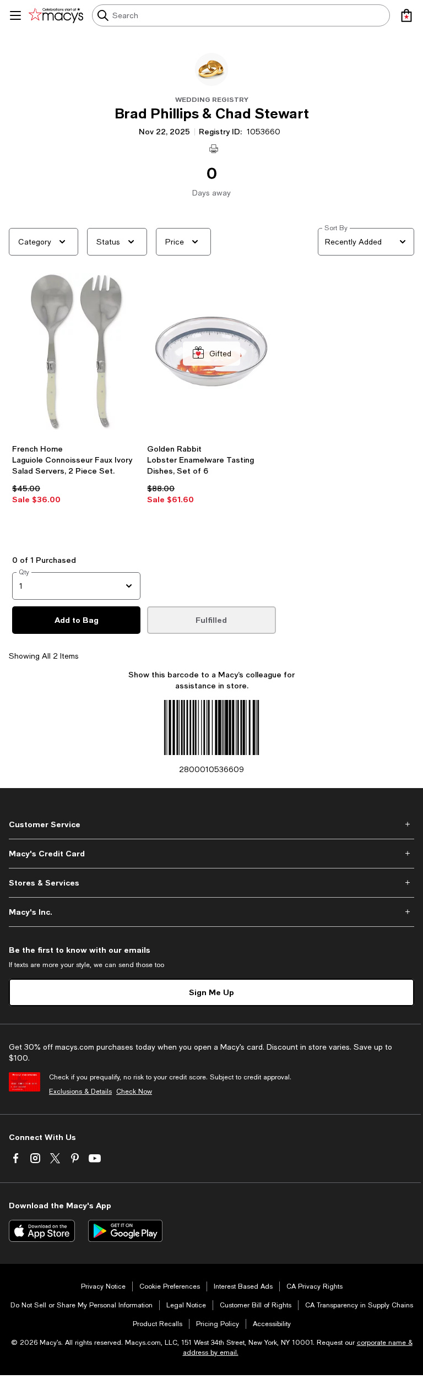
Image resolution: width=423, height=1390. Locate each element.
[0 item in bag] (406, 15)
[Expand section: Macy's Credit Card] (211, 853)
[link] (76, 490)
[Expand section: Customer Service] (211, 824)
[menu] (15, 15)
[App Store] (42, 1231)
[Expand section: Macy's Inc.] (211, 912)
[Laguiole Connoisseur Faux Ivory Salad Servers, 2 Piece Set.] (76, 354)
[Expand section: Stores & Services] (211, 882)
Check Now (134, 1091)
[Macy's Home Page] (56, 15)
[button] (76, 405)
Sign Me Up (211, 992)
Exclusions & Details (80, 1091)
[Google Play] (125, 1231)
